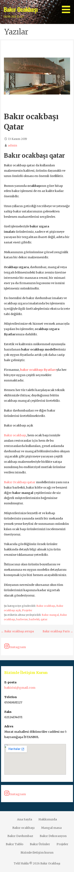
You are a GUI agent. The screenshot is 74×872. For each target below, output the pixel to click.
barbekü (34, 619)
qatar (44, 619)
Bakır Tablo (14, 844)
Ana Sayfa (24, 819)
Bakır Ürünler (40, 844)
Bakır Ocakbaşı (20, 9)
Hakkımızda (47, 819)
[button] (67, 7)
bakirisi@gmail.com (19, 687)
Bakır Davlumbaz (20, 836)
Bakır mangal (50, 614)
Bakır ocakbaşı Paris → (58, 631)
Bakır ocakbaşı (15, 435)
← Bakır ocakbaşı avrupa (17, 631)
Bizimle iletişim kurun (37, 852)
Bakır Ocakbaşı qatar (20, 482)
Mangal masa (51, 828)
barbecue (22, 619)
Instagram (17, 647)
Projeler (27, 610)
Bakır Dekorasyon (53, 836)
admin (12, 145)
